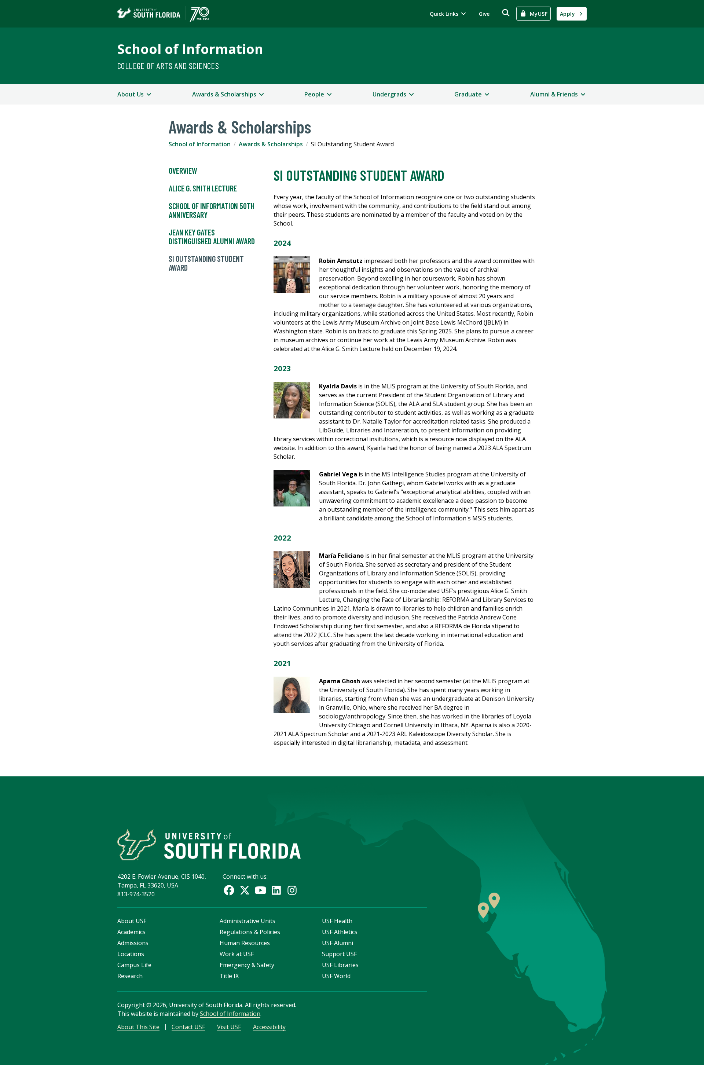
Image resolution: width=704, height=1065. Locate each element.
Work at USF (237, 954)
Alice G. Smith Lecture (203, 188)
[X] (244, 890)
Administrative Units (247, 921)
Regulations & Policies (250, 932)
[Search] (505, 12)
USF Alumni (337, 943)
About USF (131, 921)
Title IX (229, 976)
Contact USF (188, 1027)
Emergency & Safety (247, 965)
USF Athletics (340, 932)
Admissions (132, 943)
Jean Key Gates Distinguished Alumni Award (212, 236)
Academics (131, 932)
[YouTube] (260, 890)
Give (484, 13)
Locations (130, 954)
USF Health (337, 921)
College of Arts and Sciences (168, 65)
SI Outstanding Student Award (206, 263)
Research (130, 976)
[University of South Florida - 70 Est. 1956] (163, 14)
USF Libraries (340, 965)
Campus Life (134, 965)
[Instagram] (292, 890)
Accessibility (269, 1027)
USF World (336, 976)
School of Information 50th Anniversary (211, 210)
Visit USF (229, 1027)
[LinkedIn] (276, 890)
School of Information (190, 49)
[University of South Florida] (209, 844)
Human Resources (245, 943)
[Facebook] (229, 890)
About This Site (138, 1027)
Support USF (339, 954)
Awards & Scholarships (271, 144)
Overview (183, 170)
